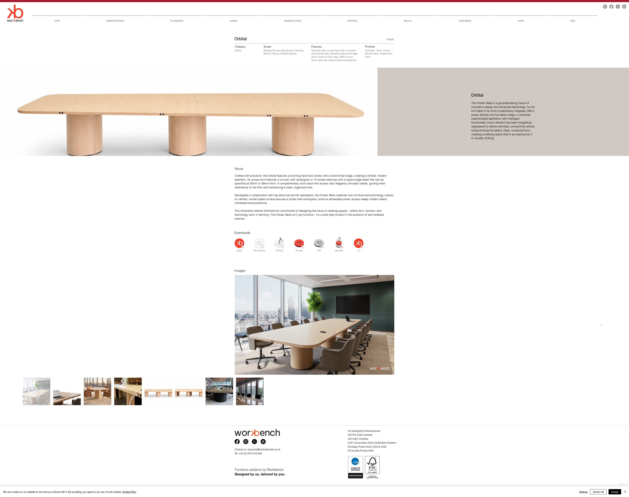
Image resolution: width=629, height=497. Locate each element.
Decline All (598, 491)
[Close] (625, 491)
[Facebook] (611, 6)
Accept (614, 491)
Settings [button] (583, 491)
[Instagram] (605, 6)
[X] (618, 6)
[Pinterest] (624, 6)
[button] (239, 245)
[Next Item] (601, 324)
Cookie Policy (129, 491)
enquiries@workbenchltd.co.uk (264, 449)
